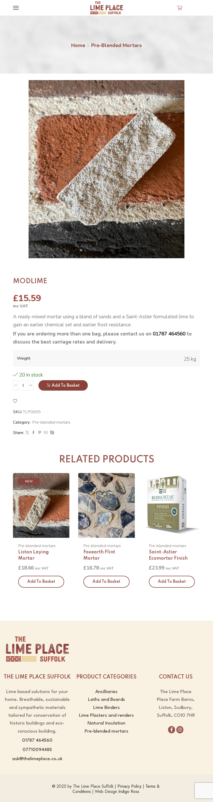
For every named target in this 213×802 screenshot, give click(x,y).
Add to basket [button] (41, 582)
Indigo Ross (128, 791)
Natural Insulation (106, 723)
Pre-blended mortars (116, 45)
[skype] (51, 432)
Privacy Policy (129, 786)
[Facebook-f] (171, 729)
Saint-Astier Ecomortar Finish (168, 555)
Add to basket (65, 386)
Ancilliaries (106, 692)
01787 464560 (169, 334)
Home (78, 45)
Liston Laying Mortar (33, 555)
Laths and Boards (106, 699)
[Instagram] (179, 729)
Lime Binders (106, 708)
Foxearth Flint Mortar (99, 555)
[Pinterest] (40, 432)
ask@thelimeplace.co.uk (37, 759)
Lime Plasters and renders (106, 715)
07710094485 (37, 750)
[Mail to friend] (46, 432)
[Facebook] (33, 432)
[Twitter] (27, 432)
